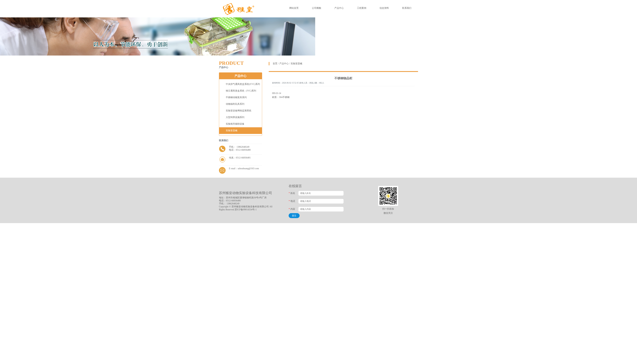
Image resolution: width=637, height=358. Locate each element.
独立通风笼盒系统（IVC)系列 (241, 91)
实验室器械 (231, 130)
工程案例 (361, 8)
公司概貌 (316, 8)
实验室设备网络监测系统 (238, 110)
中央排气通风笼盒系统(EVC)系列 (243, 84)
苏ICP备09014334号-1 (246, 209)
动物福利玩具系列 (235, 104)
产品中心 (339, 8)
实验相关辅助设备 (235, 124)
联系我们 (406, 8)
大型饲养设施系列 (235, 117)
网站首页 (294, 8)
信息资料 (384, 8)
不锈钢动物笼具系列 (236, 97)
